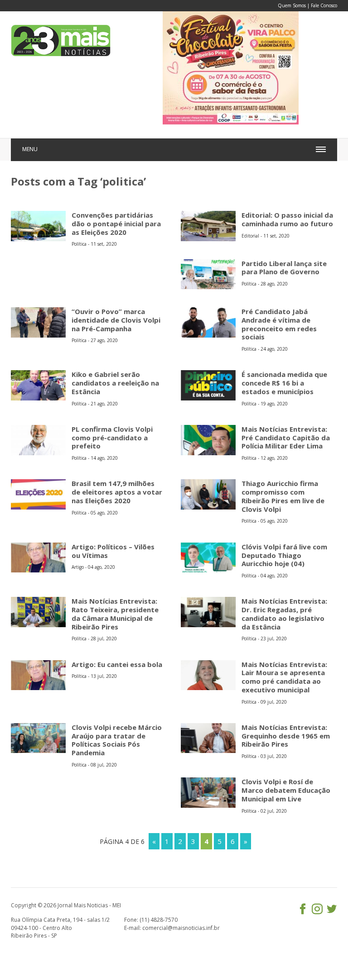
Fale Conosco (324, 5)
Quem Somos (292, 5)
